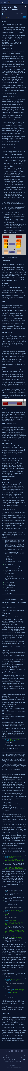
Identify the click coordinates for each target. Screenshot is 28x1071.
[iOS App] (22, 1051)
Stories (18, 1057)
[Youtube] (12, 1051)
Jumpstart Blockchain (9, 1061)
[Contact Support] (25, 1051)
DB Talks (4, 1059)
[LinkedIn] (9, 1051)
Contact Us (9, 1053)
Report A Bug (23, 1055)
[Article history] (13, 13)
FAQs (4, 1057)
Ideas (19, 1055)
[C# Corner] (5, 2)
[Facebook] (3, 1051)
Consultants (14, 1055)
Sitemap (14, 1057)
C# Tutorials (8, 1055)
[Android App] (19, 1051)
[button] (26, 2)
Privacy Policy (15, 1053)
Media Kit (24, 1053)
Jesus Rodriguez (7, 13)
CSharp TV (22, 1057)
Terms (20, 1053)
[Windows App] (16, 1051)
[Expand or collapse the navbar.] (2, 2)
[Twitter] (6, 1051)
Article (24, 17)
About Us (4, 1053)
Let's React (9, 1059)
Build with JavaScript (19, 1061)
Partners (3, 1055)
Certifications (9, 1057)
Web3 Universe (15, 1059)
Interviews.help (22, 1059)
